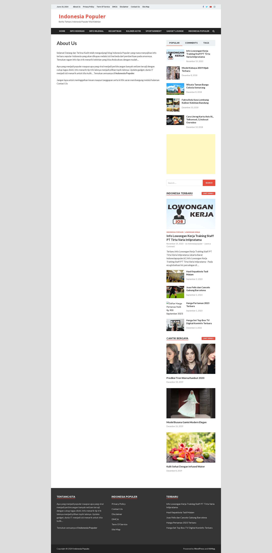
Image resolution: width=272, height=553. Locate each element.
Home (62, 31)
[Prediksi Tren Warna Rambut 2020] (190, 374)
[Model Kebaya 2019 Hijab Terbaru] (173, 68)
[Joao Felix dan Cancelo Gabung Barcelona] (175, 287)
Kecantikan (115, 31)
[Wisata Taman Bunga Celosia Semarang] (175, 84)
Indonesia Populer (82, 16)
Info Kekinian (77, 31)
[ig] (214, 7)
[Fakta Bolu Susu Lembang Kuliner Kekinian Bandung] (173, 100)
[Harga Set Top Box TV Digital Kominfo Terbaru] (175, 320)
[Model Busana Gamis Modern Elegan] (190, 419)
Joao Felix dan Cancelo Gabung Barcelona (198, 289)
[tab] (174, 43)
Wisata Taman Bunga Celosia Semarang (197, 86)
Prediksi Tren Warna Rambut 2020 (185, 377)
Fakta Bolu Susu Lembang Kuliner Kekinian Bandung (195, 101)
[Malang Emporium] (206, 7)
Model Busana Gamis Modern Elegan (186, 422)
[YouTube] (210, 7)
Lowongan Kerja (192, 232)
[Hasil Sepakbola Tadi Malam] (175, 271)
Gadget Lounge (175, 31)
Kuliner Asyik (133, 31)
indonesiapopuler (195, 244)
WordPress (199, 548)
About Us (76, 7)
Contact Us (135, 7)
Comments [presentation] (191, 43)
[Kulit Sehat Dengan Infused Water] (190, 463)
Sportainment (154, 31)
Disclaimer (124, 7)
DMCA (114, 7)
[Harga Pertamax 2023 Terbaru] (175, 303)
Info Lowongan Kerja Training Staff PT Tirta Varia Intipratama (198, 53)
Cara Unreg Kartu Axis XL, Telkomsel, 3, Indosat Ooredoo (200, 119)
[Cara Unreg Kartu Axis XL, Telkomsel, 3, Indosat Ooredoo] (175, 116)
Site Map (145, 7)
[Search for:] (190, 183)
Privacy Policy (88, 7)
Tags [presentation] (206, 43)
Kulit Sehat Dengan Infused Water (185, 466)
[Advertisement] (190, 154)
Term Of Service (103, 7)
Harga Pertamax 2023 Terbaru (181, 522)
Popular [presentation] (174, 43)
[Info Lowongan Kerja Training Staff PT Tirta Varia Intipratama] (175, 51)
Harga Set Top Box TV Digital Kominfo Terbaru (199, 322)
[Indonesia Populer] (203, 7)
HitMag (211, 548)
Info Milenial (96, 31)
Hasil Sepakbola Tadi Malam (180, 512)
